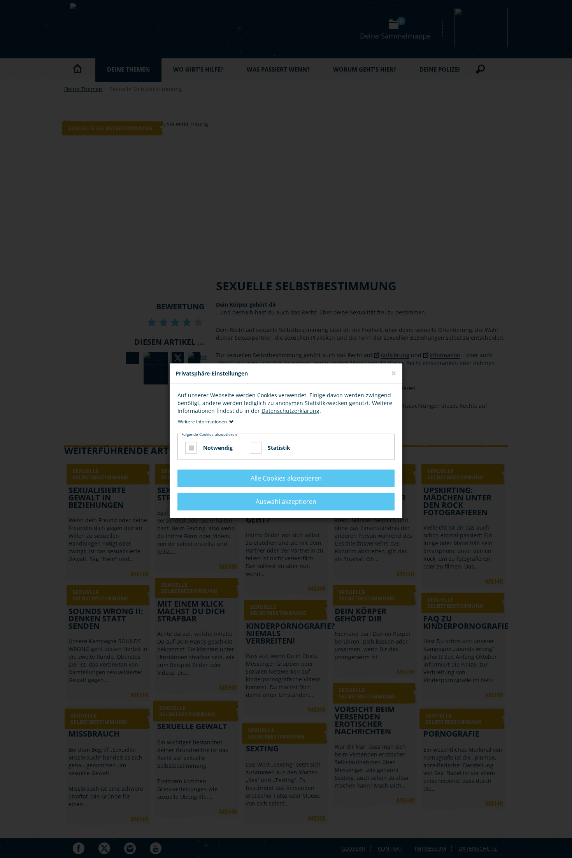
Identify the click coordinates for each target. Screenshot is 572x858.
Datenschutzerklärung (290, 410)
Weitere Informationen (202, 421)
